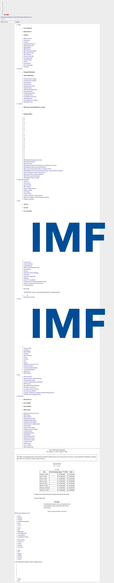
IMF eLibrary (27, 415)
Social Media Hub (22, 533)
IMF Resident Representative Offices (33, 160)
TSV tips (58, 466)
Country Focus (27, 262)
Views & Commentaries (29, 276)
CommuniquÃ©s (28, 265)
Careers (19, 543)
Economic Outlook (28, 366)
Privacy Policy (21, 540)
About (19, 25)
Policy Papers (27, 434)
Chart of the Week (28, 264)
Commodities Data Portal (30, 96)
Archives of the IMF (29, 56)
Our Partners (27, 192)
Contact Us (20, 541)
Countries (20, 103)
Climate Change (28, 59)
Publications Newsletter (29, 418)
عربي (19, 550)
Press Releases (27, 269)
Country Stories (27, 193)
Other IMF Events (28, 102)
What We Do (27, 183)
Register (30, 295)
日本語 (19, 555)
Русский (20, 557)
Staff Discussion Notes (29, 86)
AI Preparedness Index (29, 380)
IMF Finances (27, 49)
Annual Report (21, 535)
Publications (20, 396)
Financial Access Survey (30, 387)
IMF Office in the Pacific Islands (32, 176)
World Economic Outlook (30, 79)
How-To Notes (27, 445)
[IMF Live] (6, 14)
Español (19, 559)
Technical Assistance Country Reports (33, 195)
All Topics (26, 67)
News (19, 200)
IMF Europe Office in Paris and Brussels (34, 174)
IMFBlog (26, 278)
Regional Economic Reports (31, 429)
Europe (25, 362)
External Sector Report (29, 427)
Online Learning (28, 190)
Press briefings (27, 351)
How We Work (27, 185)
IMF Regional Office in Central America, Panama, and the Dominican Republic (43, 170)
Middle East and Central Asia (31, 364)
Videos (19, 298)
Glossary (20, 545)
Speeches (26, 271)
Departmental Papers (29, 432)
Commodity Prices (28, 95)
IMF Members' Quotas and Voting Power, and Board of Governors (40, 165)
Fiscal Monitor (27, 82)
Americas (26, 359)
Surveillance (27, 40)
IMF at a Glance (28, 38)
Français (20, 553)
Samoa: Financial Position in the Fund (57, 511)
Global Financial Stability (30, 80)
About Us (26, 181)
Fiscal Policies (27, 63)
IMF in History (27, 54)
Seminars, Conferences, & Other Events (33, 283)
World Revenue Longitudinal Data (32, 394)
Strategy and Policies (29, 199)
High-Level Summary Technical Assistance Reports (36, 197)
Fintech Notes (27, 443)
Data (19, 375)
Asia (25, 360)
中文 (19, 551)
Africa (25, 357)
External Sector (27, 84)
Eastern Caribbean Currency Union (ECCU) (35, 172)
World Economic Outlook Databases (33, 378)
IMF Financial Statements (30, 51)
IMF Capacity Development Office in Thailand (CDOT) (37, 169)
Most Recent (27, 371)
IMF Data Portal (28, 376)
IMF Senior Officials (29, 52)
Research (20, 68)
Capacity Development (29, 44)
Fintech (25, 61)
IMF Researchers (28, 98)
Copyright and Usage (23, 536)
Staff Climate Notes (28, 447)
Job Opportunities (28, 58)
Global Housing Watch (29, 93)
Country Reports (28, 431)
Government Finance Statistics (31, 389)
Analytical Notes (28, 441)
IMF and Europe (28, 163)
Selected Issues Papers (29, 438)
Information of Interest (29, 297)
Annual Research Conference (31, 100)
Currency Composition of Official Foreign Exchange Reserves (39, 392)
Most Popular (27, 373)
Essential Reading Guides (30, 420)
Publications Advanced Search (31, 413)
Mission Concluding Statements (31, 267)
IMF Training (27, 186)
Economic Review (28, 91)
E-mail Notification (28, 285)
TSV (55, 466)
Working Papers (28, 87)
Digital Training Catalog (30, 188)
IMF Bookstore (27, 416)
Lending (26, 42)
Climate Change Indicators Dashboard (33, 382)
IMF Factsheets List (28, 45)
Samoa (51, 450)
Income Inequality (28, 65)
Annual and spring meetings (30, 367)
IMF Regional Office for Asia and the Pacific (35, 167)
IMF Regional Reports (29, 161)
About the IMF (27, 348)
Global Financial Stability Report (32, 424)
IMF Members (27, 47)
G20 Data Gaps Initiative (30, 391)
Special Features (28, 355)
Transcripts (26, 274)
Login (25, 295)
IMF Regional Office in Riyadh (31, 177)
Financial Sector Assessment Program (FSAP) (35, 281)
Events (19, 525)
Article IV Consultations (30, 280)
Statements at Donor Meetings (31, 272)
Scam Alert (20, 547)
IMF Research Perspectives (30, 89)
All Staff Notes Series (29, 440)
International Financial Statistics (31, 385)
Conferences (27, 350)
